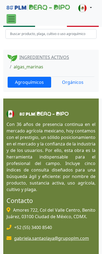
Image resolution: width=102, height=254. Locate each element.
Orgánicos (73, 82)
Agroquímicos (29, 82)
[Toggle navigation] (11, 19)
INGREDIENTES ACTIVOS (44, 57)
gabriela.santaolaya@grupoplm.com (51, 238)
